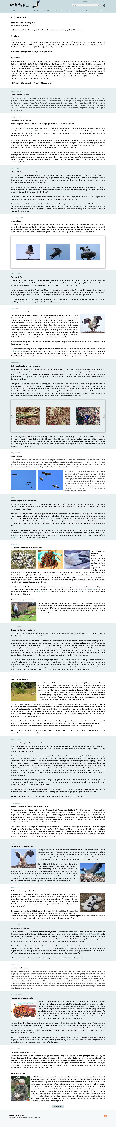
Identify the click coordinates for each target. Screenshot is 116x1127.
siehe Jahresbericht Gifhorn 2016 (84, 589)
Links (93, 1)
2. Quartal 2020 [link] (58, 1107)
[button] (104, 5)
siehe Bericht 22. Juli (18, 351)
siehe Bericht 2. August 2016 (28, 131)
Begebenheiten (89, 10)
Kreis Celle (36, 10)
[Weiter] (104, 252)
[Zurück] (12, 252)
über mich (76, 1)
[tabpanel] (58, 50)
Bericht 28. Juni (64, 1025)
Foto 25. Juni (70, 1040)
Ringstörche (79, 10)
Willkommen (16, 10)
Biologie (100, 10)
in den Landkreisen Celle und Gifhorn (20, 7)
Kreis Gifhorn (47, 10)
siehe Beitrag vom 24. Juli (50, 518)
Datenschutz (102, 1)
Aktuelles (26, 10)
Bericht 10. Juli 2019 (43, 592)
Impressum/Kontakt (85, 1)
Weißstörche (17, 4)
